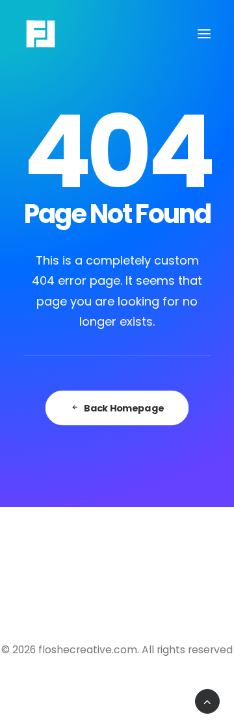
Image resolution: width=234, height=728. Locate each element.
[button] (204, 34)
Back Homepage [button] (124, 407)
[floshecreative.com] (40, 34)
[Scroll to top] (207, 700)
